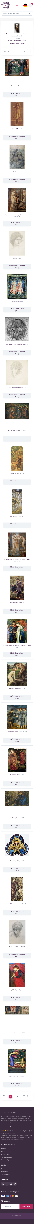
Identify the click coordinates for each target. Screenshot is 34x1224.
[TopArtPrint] (5, 5)
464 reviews (12, 1133)
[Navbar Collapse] (17, 5)
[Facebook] (7, 1184)
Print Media (4, 1171)
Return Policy (5, 1160)
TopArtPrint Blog (6, 1174)
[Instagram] (11, 1184)
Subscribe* (26, 1207)
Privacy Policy (5, 1154)
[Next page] (24, 1096)
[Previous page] (4, 1096)
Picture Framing (5, 1169)
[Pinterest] (15, 1184)
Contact (3, 1148)
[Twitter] (3, 1184)
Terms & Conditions (6, 1157)
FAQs (3, 1151)
